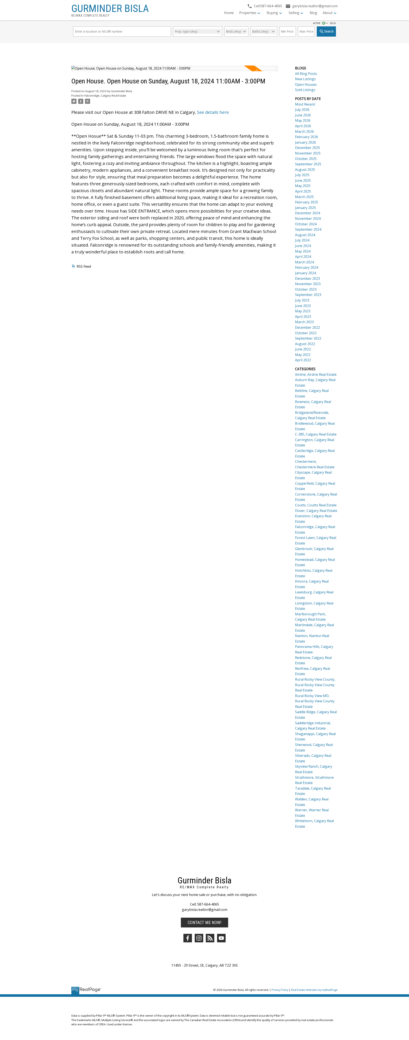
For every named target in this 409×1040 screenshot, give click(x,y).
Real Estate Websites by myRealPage (314, 990)
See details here (213, 112)
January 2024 (305, 273)
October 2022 (306, 333)
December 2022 (307, 327)
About (328, 12)
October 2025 (306, 158)
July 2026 (302, 109)
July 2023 (302, 300)
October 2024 (306, 224)
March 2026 (304, 131)
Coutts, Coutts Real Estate (316, 505)
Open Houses (306, 84)
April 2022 (303, 360)
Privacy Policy (280, 990)
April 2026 (303, 126)
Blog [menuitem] (313, 12)
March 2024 (304, 262)
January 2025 (305, 207)
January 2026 (305, 142)
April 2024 (303, 256)
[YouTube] (221, 938)
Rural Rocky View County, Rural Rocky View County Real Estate (315, 685)
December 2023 (307, 278)
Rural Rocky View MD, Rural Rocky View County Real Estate (314, 701)
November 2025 (308, 153)
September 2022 (308, 338)
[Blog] (210, 938)
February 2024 (306, 267)
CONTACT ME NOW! (204, 922)
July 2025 (302, 175)
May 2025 (302, 185)
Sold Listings (305, 89)
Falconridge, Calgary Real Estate (105, 95)
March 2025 (304, 196)
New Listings (305, 79)
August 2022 (305, 343)
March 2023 (304, 322)
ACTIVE (316, 23)
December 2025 (307, 147)
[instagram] (199, 938)
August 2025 (305, 169)
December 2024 (307, 213)
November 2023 (308, 283)
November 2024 (308, 218)
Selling (294, 12)
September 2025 (308, 164)
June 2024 (303, 245)
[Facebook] (187, 938)
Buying (272, 12)
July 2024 (302, 240)
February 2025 (306, 202)
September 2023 (308, 294)
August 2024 (305, 235)
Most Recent (305, 104)
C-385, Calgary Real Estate (316, 434)
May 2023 (302, 311)
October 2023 (306, 289)
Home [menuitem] (229, 12)
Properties (247, 12)
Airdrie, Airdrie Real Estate (316, 374)
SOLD (333, 23)
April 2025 (303, 191)
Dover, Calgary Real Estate (316, 510)
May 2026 (302, 120)
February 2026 (306, 136)
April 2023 (303, 316)
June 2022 (303, 349)
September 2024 (308, 229)
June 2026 (303, 115)
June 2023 (303, 305)
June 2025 (303, 180)
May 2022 (302, 354)
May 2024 (302, 251)
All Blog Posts (306, 73)
